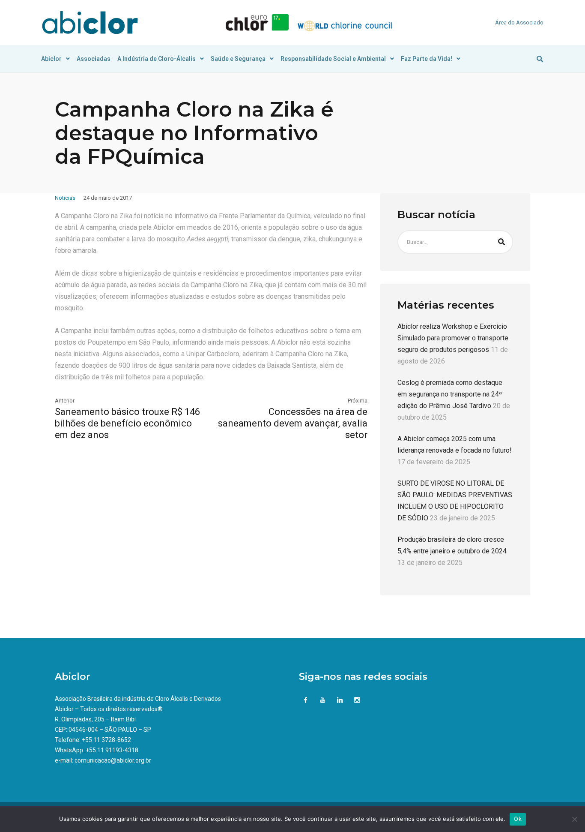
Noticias (65, 198)
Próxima (357, 400)
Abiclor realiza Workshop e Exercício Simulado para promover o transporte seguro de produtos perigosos (452, 338)
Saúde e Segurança (238, 58)
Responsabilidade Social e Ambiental (333, 58)
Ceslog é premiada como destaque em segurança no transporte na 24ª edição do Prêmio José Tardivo (449, 394)
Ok (518, 818)
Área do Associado (519, 22)
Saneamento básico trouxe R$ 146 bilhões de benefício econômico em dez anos (127, 423)
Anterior (65, 400)
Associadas (93, 58)
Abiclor (51, 58)
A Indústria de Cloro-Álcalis (156, 58)
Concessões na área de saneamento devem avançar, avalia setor (292, 423)
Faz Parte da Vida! (426, 58)
